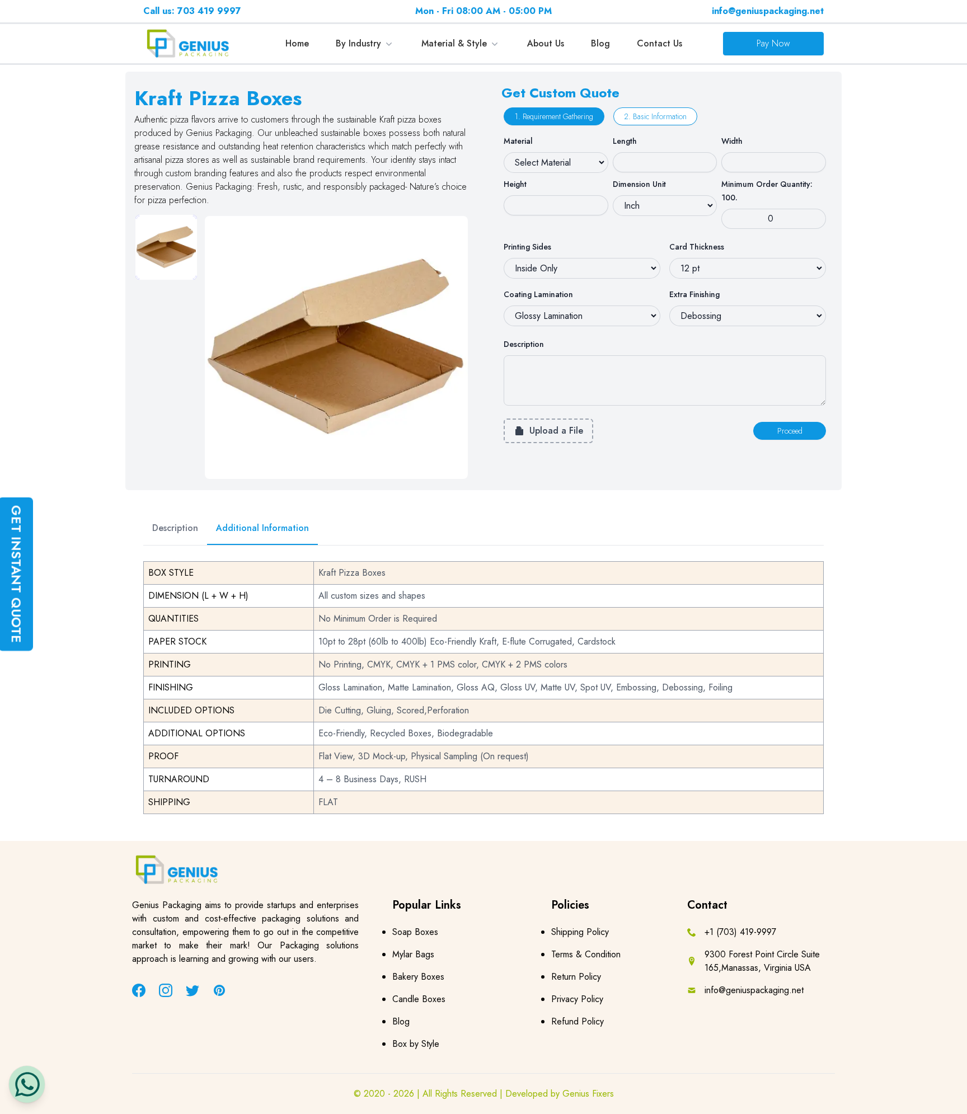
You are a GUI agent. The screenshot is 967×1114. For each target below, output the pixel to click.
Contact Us (659, 43)
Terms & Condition (586, 954)
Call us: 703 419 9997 (192, 10)
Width (732, 141)
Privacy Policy (577, 999)
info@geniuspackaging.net (768, 10)
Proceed (789, 430)
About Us (545, 43)
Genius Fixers (588, 1093)
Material (518, 141)
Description (524, 344)
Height (515, 184)
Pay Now (773, 43)
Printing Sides (527, 246)
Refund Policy (577, 1021)
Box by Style (415, 1043)
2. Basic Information (655, 116)
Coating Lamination (538, 294)
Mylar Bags (413, 954)
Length (625, 141)
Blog (600, 43)
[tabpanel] (336, 347)
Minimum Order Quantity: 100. (767, 190)
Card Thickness (696, 246)
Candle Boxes (418, 999)
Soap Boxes (415, 931)
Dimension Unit (639, 184)
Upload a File (556, 430)
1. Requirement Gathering (554, 116)
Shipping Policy (580, 931)
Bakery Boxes (418, 976)
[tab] (166, 247)
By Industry (358, 43)
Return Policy (576, 976)
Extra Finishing (694, 294)
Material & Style (454, 43)
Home (297, 43)
